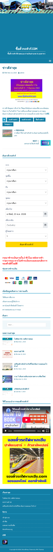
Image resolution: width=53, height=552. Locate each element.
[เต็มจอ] (47, 431)
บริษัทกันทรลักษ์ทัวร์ (21, 389)
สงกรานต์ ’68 (19, 351)
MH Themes (40, 549)
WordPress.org (7, 529)
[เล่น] (5, 431)
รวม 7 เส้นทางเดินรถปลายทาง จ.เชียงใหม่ (29, 376)
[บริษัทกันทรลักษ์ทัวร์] (7, 394)
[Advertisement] (26, 29)
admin (22, 73)
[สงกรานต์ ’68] (7, 356)
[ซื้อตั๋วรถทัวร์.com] (26, 12)
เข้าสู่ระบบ (6, 518)
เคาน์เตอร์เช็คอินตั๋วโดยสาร (13, 306)
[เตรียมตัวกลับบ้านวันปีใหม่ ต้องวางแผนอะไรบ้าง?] (7, 369)
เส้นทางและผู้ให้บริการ (11, 301)
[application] (26, 419)
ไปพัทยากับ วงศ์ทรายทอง (23, 339)
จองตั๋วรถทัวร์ (13, 119)
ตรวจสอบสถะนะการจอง (11, 310)
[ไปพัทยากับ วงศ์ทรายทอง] (7, 344)
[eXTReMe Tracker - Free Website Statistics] (5, 543)
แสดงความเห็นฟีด (8, 525)
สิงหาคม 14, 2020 (10, 73)
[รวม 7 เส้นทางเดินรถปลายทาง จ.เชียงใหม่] (7, 381)
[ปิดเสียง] (43, 431)
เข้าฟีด (4, 521)
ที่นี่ (48, 114)
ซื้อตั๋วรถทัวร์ (40, 119)
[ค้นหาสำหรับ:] (26, 325)
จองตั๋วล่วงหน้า (26, 119)
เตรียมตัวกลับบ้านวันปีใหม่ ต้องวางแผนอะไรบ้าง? (19, 506)
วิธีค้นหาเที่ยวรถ (8, 297)
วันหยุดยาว (8, 124)
